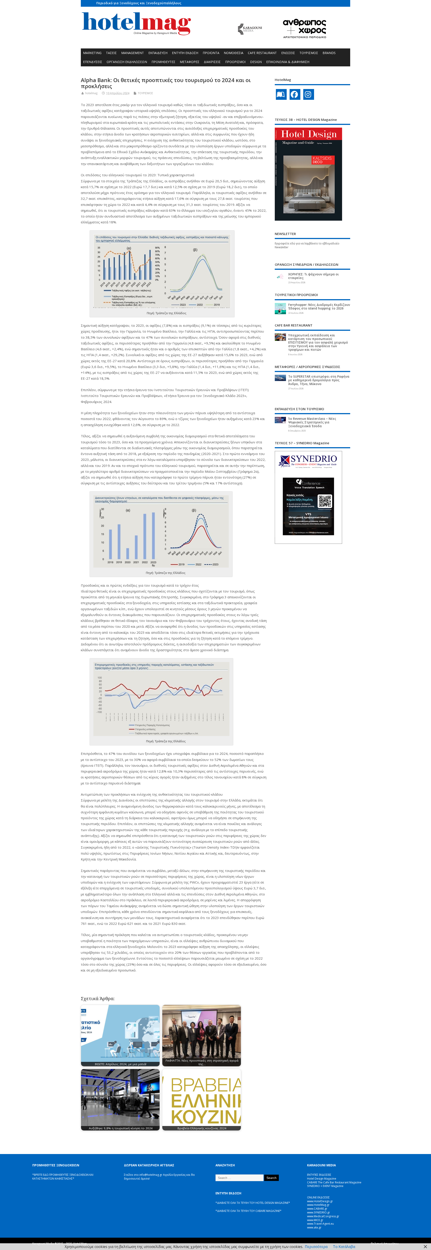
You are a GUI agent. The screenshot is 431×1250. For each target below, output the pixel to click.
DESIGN (256, 62)
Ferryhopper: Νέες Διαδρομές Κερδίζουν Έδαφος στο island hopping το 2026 (319, 306)
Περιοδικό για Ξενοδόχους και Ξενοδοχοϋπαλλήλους (138, 3)
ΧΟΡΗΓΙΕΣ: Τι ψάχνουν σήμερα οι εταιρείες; (313, 276)
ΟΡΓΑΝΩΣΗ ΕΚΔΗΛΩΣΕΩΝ (127, 62)
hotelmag (91, 93)
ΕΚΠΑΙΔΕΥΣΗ (157, 53)
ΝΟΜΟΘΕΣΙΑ (233, 53)
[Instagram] (308, 94)
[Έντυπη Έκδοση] (281, 94)
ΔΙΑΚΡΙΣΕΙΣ (212, 62)
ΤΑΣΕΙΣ (111, 53)
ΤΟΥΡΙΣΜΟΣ (308, 53)
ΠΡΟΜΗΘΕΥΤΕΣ (163, 62)
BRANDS (329, 53)
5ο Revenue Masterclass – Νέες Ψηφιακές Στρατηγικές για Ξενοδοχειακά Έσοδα (312, 422)
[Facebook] (295, 94)
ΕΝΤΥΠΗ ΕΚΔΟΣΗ (185, 53)
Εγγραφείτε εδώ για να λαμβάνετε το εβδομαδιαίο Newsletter (307, 245)
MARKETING (92, 53)
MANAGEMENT (132, 53)
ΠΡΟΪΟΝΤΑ (211, 53)
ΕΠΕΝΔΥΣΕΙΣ (92, 62)
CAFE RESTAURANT (262, 53)
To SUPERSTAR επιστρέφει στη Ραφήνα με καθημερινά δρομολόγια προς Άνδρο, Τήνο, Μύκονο (318, 380)
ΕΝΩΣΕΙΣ (288, 53)
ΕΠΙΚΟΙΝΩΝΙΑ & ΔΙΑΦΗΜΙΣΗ (287, 62)
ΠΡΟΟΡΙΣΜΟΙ (235, 62)
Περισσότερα (316, 1246)
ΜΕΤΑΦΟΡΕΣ (189, 62)
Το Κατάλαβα (344, 1246)
